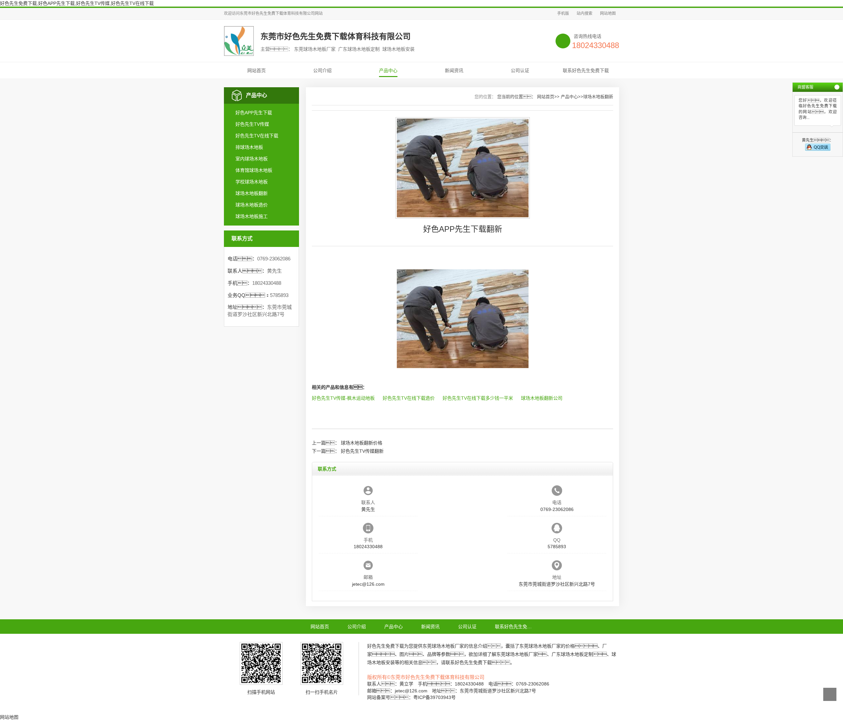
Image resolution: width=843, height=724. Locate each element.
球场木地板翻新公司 (541, 398)
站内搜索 (584, 13)
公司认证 (520, 70)
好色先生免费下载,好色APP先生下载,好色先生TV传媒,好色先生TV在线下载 (77, 3)
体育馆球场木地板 (253, 170)
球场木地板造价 (251, 204)
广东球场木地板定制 (572, 654)
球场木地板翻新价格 (361, 442)
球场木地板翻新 (251, 193)
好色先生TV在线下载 (256, 135)
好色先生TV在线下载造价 (409, 398)
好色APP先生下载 (253, 112)
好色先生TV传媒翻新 (362, 451)
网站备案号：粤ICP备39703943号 (411, 697)
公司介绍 (322, 70)
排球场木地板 (249, 147)
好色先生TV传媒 (252, 124)
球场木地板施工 (251, 216)
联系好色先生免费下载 (586, 70)
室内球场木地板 (251, 158)
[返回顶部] (829, 694)
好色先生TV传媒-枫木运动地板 (343, 398)
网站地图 (608, 13)
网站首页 (256, 70)
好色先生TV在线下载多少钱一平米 (478, 398)
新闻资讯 (454, 70)
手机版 (563, 13)
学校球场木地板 (251, 181)
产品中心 (388, 70)
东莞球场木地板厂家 (443, 646)
